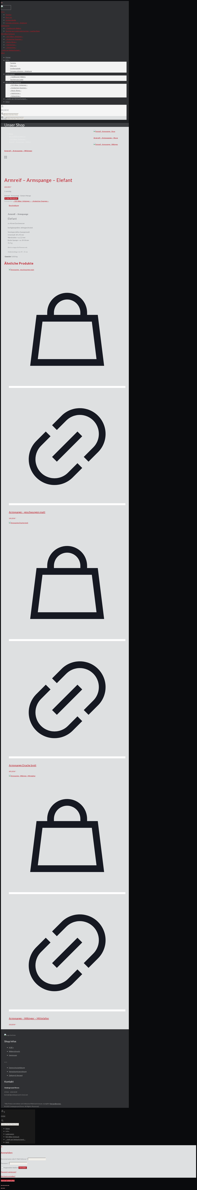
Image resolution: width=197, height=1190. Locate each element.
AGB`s (11, 1047)
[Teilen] (6, 1185)
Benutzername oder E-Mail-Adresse (14, 1159)
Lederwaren (5, 26)
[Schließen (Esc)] (8, 1185)
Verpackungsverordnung (18, 1071)
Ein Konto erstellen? (8, 1176)
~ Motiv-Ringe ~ (11, 42)
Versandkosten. (55, 1104)
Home (11, 134)
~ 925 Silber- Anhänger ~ (14, 37)
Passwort (5, 1163)
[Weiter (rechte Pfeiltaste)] (4, 1188)
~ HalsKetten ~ (10, 45)
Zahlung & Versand (15, 1075)
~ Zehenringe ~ (10, 47)
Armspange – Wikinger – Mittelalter (29, 1018)
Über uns (8, 17)
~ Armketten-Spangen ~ (14, 39)
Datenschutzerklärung (17, 1068)
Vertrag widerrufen (8, 1181)
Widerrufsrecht (14, 1051)
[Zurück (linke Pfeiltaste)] (2, 1188)
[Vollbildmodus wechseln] (4, 1185)
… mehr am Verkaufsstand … (11, 50)
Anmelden (22, 1168)
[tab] (67, 205)
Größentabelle (10, 20)
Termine (8, 15)
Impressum (13, 1055)
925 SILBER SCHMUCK (17, 136)
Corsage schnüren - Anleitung (16, 23)
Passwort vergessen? (8, 1172)
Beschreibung (14, 205)
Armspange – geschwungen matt (27, 512)
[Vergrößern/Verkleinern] (2, 1185)
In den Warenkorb (11, 198)
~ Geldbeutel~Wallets (13, 28)
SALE (3, 53)
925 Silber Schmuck (8, 34)
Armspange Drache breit (22, 765)
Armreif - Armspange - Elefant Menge (17, 196)
